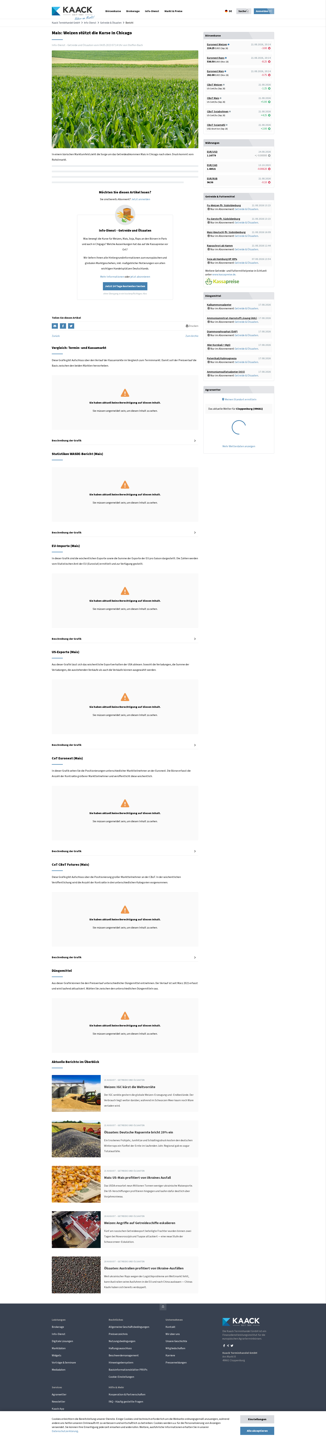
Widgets (56, 1355)
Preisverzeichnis (118, 1334)
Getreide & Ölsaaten (111, 23)
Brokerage (58, 1327)
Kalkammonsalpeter (219, 305)
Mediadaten (58, 1370)
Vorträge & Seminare (64, 1362)
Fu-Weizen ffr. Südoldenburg (224, 205)
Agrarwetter (59, 1394)
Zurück (56, 336)
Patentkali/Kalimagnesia (222, 358)
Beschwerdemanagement (124, 1355)
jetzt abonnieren (140, 277)
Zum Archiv (191, 336)
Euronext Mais (215, 71)
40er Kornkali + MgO (218, 345)
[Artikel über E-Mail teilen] (55, 326)
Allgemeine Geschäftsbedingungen (129, 1327)
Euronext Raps (215, 58)
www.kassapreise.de (224, 274)
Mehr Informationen (112, 277)
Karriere (170, 1355)
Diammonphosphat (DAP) (222, 331)
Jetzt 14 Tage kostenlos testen (125, 286)
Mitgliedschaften (175, 1348)
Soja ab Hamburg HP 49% (222, 259)
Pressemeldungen (176, 1362)
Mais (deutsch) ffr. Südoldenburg (226, 232)
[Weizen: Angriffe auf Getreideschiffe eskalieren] (76, 1229)
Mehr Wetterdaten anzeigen (238, 446)
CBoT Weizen (214, 85)
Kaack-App (58, 1409)
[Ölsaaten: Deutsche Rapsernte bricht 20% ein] (76, 1138)
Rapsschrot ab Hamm (220, 246)
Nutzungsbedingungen (122, 1341)
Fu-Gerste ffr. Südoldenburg (223, 219)
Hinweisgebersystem (121, 1362)
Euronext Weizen (217, 44)
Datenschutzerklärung (65, 1431)
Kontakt (170, 1327)
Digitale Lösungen (62, 1341)
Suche (242, 11)
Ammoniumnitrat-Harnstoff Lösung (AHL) (232, 318)
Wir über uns (173, 1334)
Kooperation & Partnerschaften (127, 1394)
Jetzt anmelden (140, 199)
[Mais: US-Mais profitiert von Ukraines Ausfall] (76, 1184)
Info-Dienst (90, 23)
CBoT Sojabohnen (217, 111)
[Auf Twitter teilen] (71, 326)
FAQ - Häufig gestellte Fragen (126, 1402)
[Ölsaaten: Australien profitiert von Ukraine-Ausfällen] (76, 1274)
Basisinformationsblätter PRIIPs (128, 1370)
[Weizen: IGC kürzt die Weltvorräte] (76, 1093)
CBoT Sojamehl (216, 125)
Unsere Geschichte (176, 1341)
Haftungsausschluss (120, 1348)
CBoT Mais (213, 98)
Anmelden (262, 11)
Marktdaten (59, 1348)
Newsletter (58, 1402)
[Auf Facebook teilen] (63, 326)
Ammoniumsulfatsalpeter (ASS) (226, 372)
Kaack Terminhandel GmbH (66, 23)
